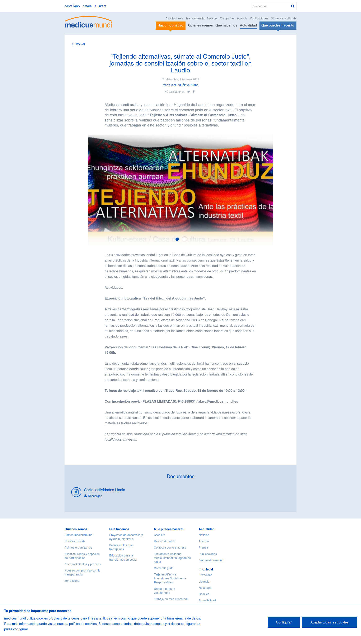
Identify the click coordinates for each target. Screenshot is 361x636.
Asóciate (159, 535)
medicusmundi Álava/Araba (180, 85)
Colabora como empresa (170, 547)
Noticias (212, 18)
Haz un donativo (164, 541)
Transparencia (195, 18)
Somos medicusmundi (79, 535)
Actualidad (248, 25)
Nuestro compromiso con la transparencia (82, 572)
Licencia (204, 581)
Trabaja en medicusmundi (171, 599)
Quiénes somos (200, 25)
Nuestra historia (75, 541)
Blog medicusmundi (211, 560)
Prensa (203, 547)
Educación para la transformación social (123, 557)
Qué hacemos (226, 25)
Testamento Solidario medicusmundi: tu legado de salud (172, 558)
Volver (80, 44)
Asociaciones (174, 18)
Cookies (204, 594)
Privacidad (205, 575)
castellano (72, 6)
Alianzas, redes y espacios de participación (82, 556)
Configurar (284, 622)
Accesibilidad (207, 600)
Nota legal (205, 587)
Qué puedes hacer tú (169, 529)
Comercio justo (164, 568)
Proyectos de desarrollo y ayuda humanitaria (126, 537)
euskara (101, 6)
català (87, 6)
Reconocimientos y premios (83, 564)
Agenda (242, 18)
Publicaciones (259, 18)
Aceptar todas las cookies (329, 622)
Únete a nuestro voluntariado (164, 591)
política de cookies (83, 623)
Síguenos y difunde (283, 18)
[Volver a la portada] (88, 21)
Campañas (227, 18)
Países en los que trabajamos (121, 547)
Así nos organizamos (78, 547)
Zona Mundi (72, 580)
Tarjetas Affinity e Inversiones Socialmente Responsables (170, 578)
